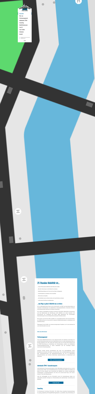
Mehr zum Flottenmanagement (56, 360)
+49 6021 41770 (23, 38)
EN (25, 40)
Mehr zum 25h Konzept (42, 331)
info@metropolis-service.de (25, 37)
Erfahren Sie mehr (56, 382)
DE (24, 40)
